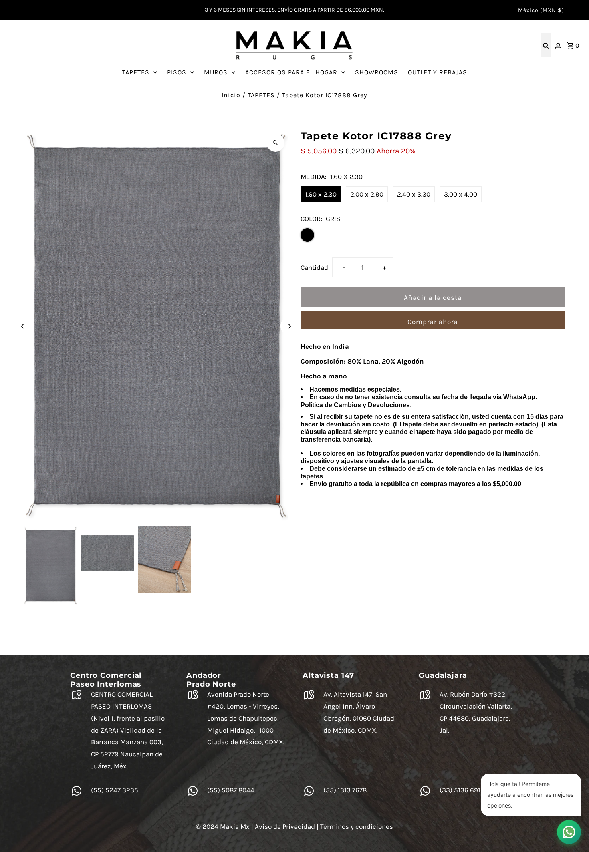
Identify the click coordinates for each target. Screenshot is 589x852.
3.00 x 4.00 (460, 194)
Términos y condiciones (356, 826)
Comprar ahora (432, 321)
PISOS (176, 72)
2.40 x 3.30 (413, 194)
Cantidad (314, 267)
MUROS (216, 72)
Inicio (231, 95)
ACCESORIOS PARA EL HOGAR (291, 72)
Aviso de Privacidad (285, 826)
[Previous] (23, 326)
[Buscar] (546, 45)
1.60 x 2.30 (321, 194)
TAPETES (135, 72)
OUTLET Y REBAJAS (437, 72)
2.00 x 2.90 (366, 194)
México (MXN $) (541, 10)
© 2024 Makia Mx (223, 826)
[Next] (289, 326)
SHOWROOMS (376, 72)
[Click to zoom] (275, 143)
